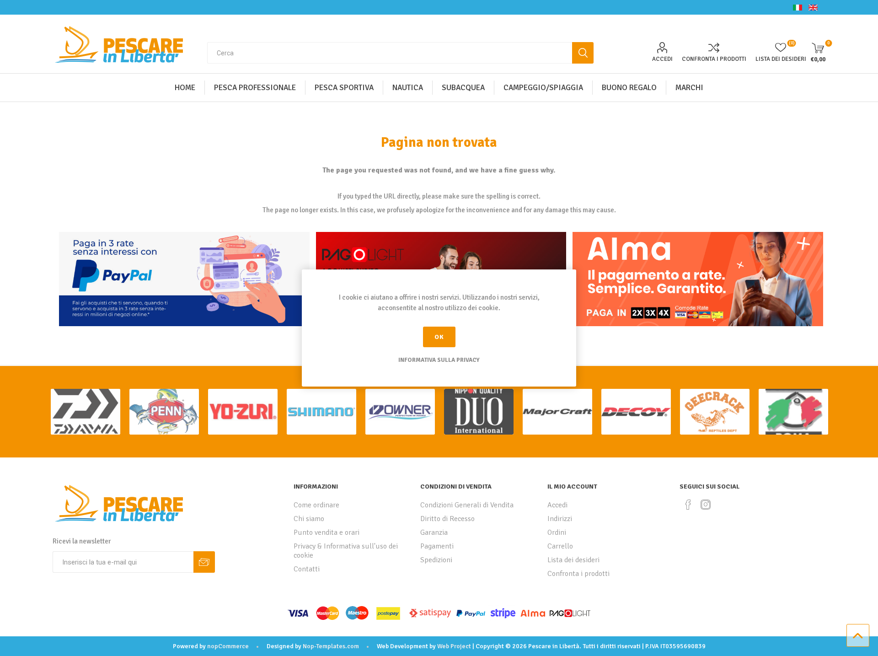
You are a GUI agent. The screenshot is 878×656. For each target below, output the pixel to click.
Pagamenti (437, 546)
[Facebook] (688, 504)
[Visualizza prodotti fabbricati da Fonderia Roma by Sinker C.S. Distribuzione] (793, 412)
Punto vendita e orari (326, 532)
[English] (813, 7)
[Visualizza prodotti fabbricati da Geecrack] (715, 412)
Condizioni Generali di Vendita (467, 505)
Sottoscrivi (204, 562)
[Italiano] (797, 7)
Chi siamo (309, 518)
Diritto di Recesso (447, 518)
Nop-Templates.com (331, 646)
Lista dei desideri (573, 560)
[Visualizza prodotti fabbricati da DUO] (479, 412)
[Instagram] (705, 504)
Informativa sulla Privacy (439, 360)
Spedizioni (436, 560)
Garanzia (434, 532)
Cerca (583, 53)
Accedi (662, 59)
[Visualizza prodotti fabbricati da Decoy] (636, 412)
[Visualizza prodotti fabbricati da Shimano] (321, 412)
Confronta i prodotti (714, 59)
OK (439, 337)
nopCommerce (228, 646)
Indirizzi (559, 518)
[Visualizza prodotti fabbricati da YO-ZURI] (243, 412)
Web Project (454, 646)
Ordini (556, 532)
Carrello (560, 546)
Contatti (307, 569)
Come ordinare (316, 505)
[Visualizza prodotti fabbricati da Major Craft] (557, 412)
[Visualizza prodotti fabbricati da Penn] (164, 412)
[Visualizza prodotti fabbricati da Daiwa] (85, 412)
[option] (85, 412)
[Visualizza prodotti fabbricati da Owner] (400, 412)
